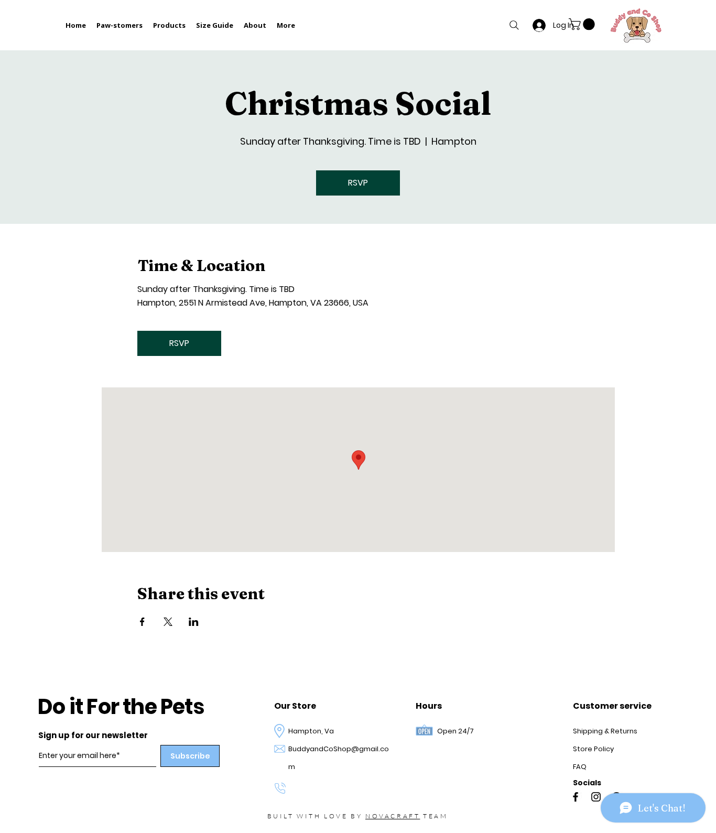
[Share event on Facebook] (142, 622)
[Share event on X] (168, 622)
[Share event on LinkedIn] (194, 622)
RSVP (358, 183)
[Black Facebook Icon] (575, 797)
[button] (583, 24)
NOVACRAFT (392, 816)
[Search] (514, 25)
